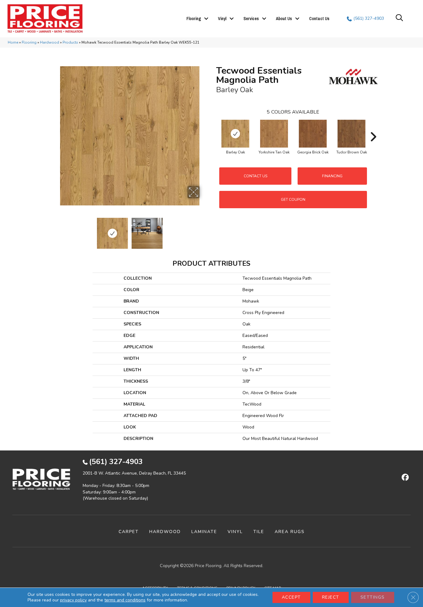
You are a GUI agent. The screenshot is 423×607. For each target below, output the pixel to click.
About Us (284, 18)
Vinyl (222, 18)
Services (251, 18)
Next (204, 230)
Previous (56, 230)
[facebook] (404, 478)
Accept (291, 597)
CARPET (129, 532)
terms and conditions (125, 600)
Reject (330, 597)
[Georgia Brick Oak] (312, 133)
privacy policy (73, 600)
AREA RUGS (290, 532)
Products (70, 42)
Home (13, 42)
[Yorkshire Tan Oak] (274, 133)
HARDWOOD (165, 532)
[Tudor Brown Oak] (351, 133)
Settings (372, 597)
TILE (258, 532)
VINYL (235, 532)
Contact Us (319, 18)
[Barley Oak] (235, 133)
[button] (206, 18)
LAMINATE (204, 532)
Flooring (193, 18)
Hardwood (49, 42)
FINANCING (332, 176)
